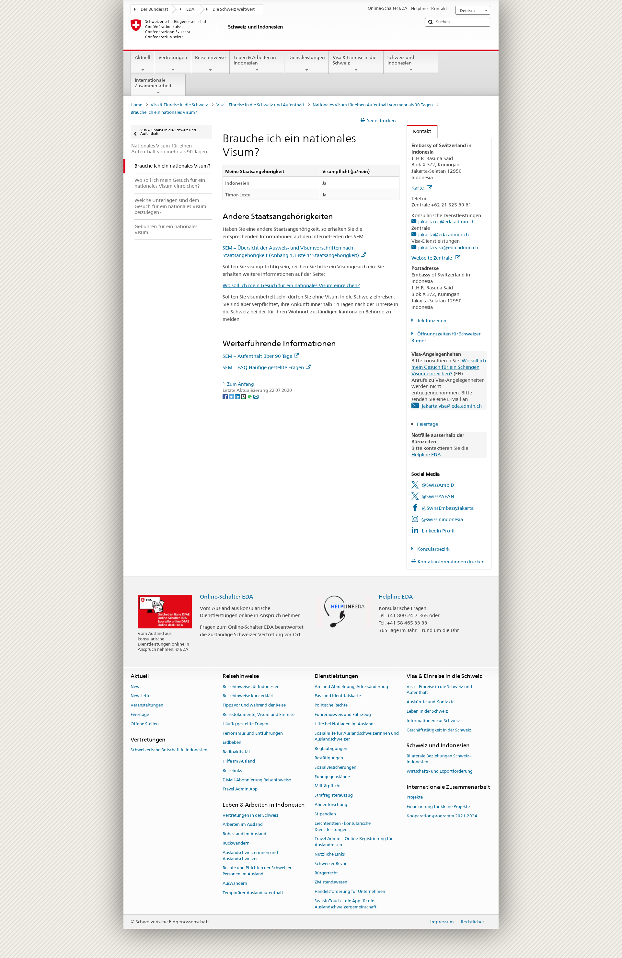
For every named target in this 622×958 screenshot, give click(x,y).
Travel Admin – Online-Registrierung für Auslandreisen (354, 841)
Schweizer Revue (331, 863)
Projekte (415, 797)
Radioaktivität (236, 751)
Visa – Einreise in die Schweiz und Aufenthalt (260, 104)
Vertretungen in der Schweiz (251, 815)
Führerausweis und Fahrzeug (343, 714)
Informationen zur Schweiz (433, 720)
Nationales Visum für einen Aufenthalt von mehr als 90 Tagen (373, 104)
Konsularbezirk (433, 549)
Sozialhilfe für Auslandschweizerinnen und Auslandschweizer (357, 736)
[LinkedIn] (238, 396)
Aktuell (142, 57)
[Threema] (244, 396)
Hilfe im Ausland (239, 761)
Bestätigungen (329, 757)
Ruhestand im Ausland (244, 833)
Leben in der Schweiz (427, 711)
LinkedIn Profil (438, 531)
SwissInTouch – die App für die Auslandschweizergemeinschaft (345, 903)
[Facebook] (226, 396)
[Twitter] (232, 396)
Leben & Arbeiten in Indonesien (255, 60)
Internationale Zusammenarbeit (153, 82)
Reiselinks (232, 770)
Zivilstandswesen (331, 882)
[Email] (256, 396)
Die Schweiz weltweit (234, 9)
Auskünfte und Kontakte (431, 701)
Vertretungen (172, 57)
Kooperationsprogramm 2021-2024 (442, 815)
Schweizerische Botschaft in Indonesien (169, 749)
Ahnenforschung (331, 804)
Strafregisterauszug (334, 795)
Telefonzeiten (431, 320)
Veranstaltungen (147, 705)
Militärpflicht (328, 786)
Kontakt (419, 131)
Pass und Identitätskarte (338, 696)
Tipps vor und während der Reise (254, 705)
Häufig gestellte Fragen (245, 723)
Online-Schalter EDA (226, 596)
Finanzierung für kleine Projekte (438, 806)
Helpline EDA (426, 454)
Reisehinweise (210, 57)
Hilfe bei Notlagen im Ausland (344, 723)
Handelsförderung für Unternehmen (350, 891)
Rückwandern (236, 843)
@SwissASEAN (437, 496)
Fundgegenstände (332, 776)
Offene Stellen (145, 723)
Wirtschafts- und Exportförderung (440, 771)
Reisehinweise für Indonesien (251, 686)
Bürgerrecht (326, 872)
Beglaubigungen (331, 748)
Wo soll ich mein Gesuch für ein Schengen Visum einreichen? (448, 367)
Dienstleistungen (306, 57)
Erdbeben (232, 742)
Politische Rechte (331, 705)
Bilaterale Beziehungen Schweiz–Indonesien (439, 759)
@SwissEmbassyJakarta (448, 508)
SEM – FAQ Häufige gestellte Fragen (263, 367)
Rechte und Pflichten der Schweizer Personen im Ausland (257, 871)
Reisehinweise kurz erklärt (248, 696)
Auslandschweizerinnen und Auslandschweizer (250, 855)
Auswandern (235, 883)
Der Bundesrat (154, 9)
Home (136, 104)
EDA (190, 9)
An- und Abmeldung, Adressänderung (351, 686)
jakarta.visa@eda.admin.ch (448, 247)
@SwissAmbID (437, 485)
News (136, 686)
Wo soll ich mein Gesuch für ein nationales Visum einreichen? (291, 285)
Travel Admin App (240, 789)
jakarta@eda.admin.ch (443, 234)
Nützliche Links (330, 854)
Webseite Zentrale (432, 258)
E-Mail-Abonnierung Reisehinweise (257, 779)
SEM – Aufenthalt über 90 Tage (257, 356)
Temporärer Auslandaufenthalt (253, 892)
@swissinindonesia (442, 519)
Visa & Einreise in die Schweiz (354, 60)
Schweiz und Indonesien (400, 60)
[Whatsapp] (250, 396)
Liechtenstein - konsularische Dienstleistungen (343, 826)
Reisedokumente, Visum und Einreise (258, 714)
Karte (418, 188)
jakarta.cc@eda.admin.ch (446, 221)
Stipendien (325, 814)
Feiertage (428, 424)
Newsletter (141, 696)
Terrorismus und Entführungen (253, 733)
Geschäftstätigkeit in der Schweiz (439, 730)
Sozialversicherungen (335, 767)
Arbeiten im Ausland (243, 824)
